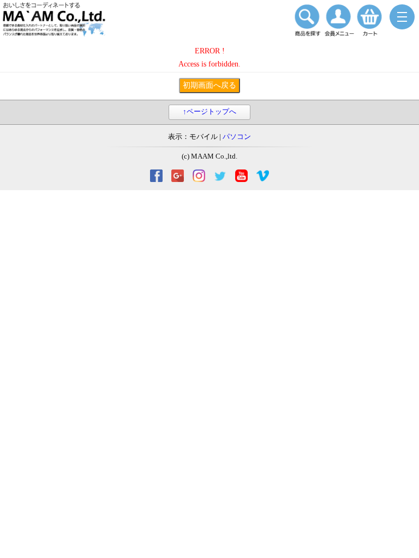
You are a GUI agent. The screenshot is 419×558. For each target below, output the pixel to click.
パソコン (237, 137)
